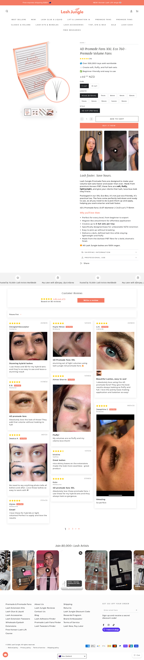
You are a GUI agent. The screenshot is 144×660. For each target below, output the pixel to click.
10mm (132, 96)
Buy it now (109, 125)
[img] (14, 323)
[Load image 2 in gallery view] (35, 112)
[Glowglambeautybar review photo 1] (28, 346)
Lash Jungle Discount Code (77, 611)
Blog (37, 615)
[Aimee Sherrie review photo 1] (72, 408)
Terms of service (39, 647)
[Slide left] (21, 112)
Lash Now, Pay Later (73, 626)
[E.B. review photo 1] (28, 401)
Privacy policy (25, 647)
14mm (115, 101)
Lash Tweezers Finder (45, 626)
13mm (104, 101)
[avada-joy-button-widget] (5, 654)
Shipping (68, 604)
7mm (104, 96)
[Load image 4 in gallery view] (50, 112)
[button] (7, 11)
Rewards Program (72, 615)
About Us (39, 604)
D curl (95, 86)
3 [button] (72, 529)
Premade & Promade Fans (18, 604)
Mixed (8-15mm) (89, 96)
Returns (67, 608)
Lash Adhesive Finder (45, 619)
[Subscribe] (137, 610)
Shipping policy (53, 647)
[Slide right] (56, 112)
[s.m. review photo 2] (99, 373)
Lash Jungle (16, 644)
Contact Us (40, 611)
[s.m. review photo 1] (115, 351)
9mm (123, 96)
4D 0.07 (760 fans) (90, 111)
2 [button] (69, 529)
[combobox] (72, 656)
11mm (85, 101)
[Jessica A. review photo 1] (28, 462)
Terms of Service (72, 622)
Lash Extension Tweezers (18, 619)
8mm (113, 96)
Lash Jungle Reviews (45, 608)
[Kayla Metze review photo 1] (72, 344)
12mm (94, 101)
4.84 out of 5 (59, 299)
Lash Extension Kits (15, 608)
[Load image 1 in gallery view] (27, 112)
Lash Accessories (14, 615)
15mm (125, 101)
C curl (85, 86)
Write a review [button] (90, 300)
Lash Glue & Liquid (15, 611)
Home (82, 42)
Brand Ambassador (73, 619)
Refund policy (13, 647)
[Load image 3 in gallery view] (42, 112)
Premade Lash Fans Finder (48, 622)
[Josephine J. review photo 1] (115, 455)
